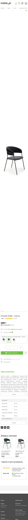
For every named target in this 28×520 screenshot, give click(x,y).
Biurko (2, 500)
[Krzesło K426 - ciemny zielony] (4, 340)
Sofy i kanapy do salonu (20, 511)
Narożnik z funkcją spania (21, 505)
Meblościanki (18, 500)
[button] (25, 353)
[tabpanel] (7, 447)
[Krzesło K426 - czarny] (9, 340)
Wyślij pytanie (6, 362)
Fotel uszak (3, 506)
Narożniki (17, 503)
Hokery (3, 511)
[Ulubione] (19, 3)
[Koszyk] (22, 3)
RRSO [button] (12, 325)
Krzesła (3, 518)
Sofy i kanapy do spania (20, 513)
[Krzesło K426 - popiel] (14, 340)
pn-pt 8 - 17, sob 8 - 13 (12, 359)
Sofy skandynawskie (19, 514)
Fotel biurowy (4, 505)
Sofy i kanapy (19, 510)
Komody (3, 515)
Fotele (2, 503)
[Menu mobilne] (26, 3)
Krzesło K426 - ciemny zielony (5, 454)
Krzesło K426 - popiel (19, 454)
